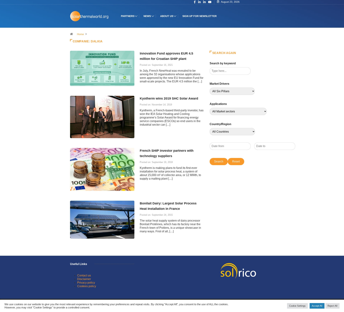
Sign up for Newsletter (199, 16)
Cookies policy (86, 286)
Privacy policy (86, 282)
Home (80, 34)
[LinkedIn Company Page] (204, 2)
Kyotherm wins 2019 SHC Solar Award (169, 98)
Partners (127, 16)
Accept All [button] (317, 305)
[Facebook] (195, 2)
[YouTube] (209, 2)
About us (166, 16)
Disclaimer (84, 279)
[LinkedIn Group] (199, 2)
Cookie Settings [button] (297, 305)
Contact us (84, 275)
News (147, 16)
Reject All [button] (332, 305)
